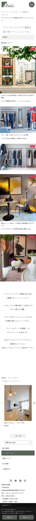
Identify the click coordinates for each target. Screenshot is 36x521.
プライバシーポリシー (20, 511)
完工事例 (5, 463)
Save (33, 49)
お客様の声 (6, 469)
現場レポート (7, 458)
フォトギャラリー (8, 453)
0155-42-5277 (19, 493)
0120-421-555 (9, 493)
